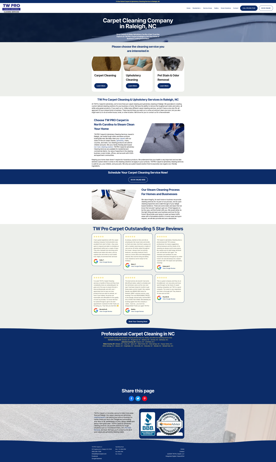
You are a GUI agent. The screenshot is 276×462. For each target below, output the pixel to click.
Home (188, 8)
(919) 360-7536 (96, 451)
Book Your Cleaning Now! (138, 321)
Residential (196, 8)
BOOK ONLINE (266, 8)
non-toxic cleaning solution (103, 147)
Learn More (101, 86)
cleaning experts (100, 417)
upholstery (120, 141)
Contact (235, 8)
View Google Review (105, 262)
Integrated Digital (171, 456)
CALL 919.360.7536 (249, 8)
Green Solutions (226, 8)
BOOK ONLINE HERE (138, 180)
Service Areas (207, 8)
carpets (122, 138)
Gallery (216, 8)
